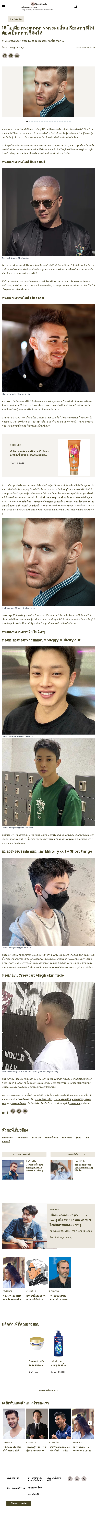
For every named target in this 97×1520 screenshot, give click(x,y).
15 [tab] (65, 121)
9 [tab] (50, 121)
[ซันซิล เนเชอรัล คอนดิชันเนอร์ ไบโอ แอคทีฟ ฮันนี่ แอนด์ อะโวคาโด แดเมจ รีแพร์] (74, 457)
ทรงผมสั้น (36, 1137)
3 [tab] (34, 121)
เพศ (87, 1137)
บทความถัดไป (72, 1154)
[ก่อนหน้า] (6, 121)
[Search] (75, 6)
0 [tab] (27, 121)
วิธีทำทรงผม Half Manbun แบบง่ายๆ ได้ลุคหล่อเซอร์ (13, 1299)
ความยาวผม (7, 1137)
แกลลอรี (6, 1141)
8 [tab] (47, 121)
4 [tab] (37, 121)
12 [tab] (57, 121)
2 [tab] (32, 121)
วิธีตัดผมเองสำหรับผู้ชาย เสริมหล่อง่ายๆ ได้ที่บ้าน (84, 1168)
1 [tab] (29, 121)
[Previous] (6, 1272)
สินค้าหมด (33, 1372)
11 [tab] (55, 121)
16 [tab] (67, 121)
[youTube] (77, 1478)
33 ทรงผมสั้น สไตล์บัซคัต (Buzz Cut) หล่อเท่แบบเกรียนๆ (34, 1168)
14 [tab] (62, 121)
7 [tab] (44, 121)
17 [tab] (70, 121)
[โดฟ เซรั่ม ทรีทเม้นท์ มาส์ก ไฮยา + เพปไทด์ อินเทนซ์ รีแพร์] (37, 1343)
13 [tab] (60, 121)
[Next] (90, 1272)
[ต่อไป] (90, 121)
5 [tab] (39, 121)
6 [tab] (42, 121)
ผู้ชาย (78, 1137)
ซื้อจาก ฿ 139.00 (58, 1372)
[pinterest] (70, 1478)
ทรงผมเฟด (67, 1137)
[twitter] (84, 1478)
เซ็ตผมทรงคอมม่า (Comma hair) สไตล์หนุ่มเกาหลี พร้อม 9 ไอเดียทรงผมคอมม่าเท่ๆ (70, 1220)
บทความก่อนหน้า (24, 1154)
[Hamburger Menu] (3, 5)
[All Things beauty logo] (39, 4)
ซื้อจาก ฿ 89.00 (17, 463)
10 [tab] (52, 121)
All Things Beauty (15, 47)
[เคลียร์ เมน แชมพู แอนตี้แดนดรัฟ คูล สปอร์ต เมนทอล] (58, 1343)
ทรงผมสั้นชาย (51, 1137)
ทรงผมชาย (23, 1137)
